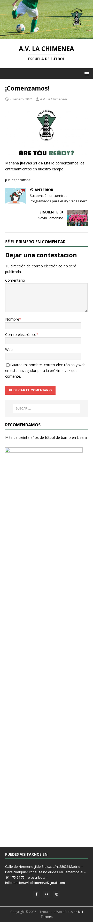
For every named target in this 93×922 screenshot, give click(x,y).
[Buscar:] (46, 408)
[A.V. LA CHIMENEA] (46, 35)
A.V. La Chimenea (53, 99)
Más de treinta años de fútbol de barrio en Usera (46, 437)
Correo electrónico (20, 334)
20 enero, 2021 (21, 99)
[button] (86, 73)
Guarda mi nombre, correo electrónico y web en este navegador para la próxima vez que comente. (45, 370)
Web (9, 349)
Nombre (12, 319)
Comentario (15, 280)
